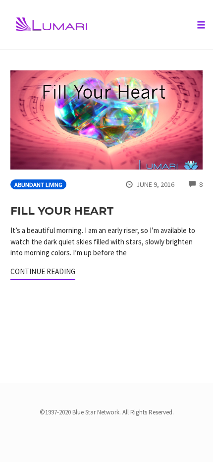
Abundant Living (38, 184)
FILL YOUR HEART (62, 211)
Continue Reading (42, 271)
